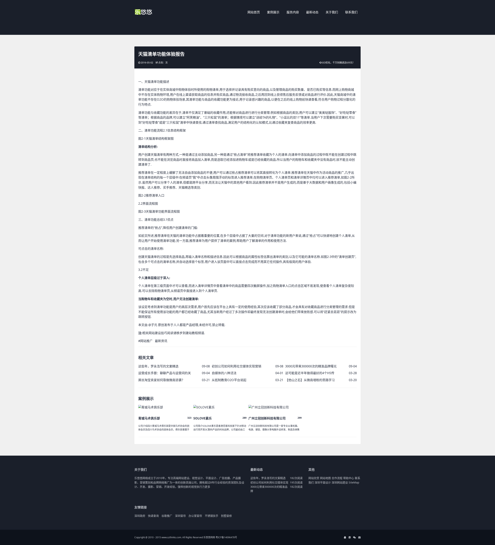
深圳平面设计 (323, 482)
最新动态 (312, 12)
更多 (207, 487)
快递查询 (153, 516)
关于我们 (332, 12)
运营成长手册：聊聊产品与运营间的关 (164, 373)
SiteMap (354, 482)
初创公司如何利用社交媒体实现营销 (236, 366)
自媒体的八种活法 (224, 373)
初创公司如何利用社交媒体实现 (269, 482)
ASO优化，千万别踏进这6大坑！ (338, 62)
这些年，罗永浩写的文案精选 (158, 366)
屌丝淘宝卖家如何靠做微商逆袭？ (161, 380)
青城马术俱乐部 (149, 418)
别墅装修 (226, 516)
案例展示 (273, 12)
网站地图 (325, 478)
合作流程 (337, 478)
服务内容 (293, 12)
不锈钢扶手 (211, 516)
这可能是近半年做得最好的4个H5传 (309, 373)
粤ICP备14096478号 (226, 537)
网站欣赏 (313, 478)
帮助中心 (348, 478)
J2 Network (150, 12)
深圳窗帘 (180, 516)
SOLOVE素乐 (202, 418)
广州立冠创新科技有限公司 (267, 418)
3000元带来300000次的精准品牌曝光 (311, 366)
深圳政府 (139, 516)
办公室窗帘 (195, 516)
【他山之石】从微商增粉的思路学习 (310, 380)
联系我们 (351, 12)
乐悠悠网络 (209, 537)
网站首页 (254, 12)
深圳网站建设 (340, 482)
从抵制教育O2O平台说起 (229, 380)
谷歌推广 (166, 516)
